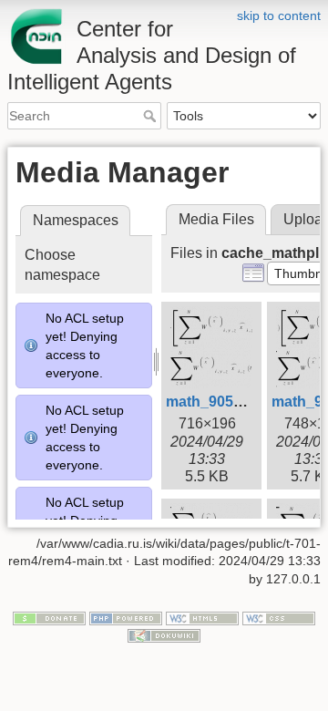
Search (151, 115)
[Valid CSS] (278, 617)
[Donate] (49, 617)
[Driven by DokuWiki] (164, 635)
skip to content (279, 15)
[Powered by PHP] (125, 617)
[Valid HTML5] (202, 617)
